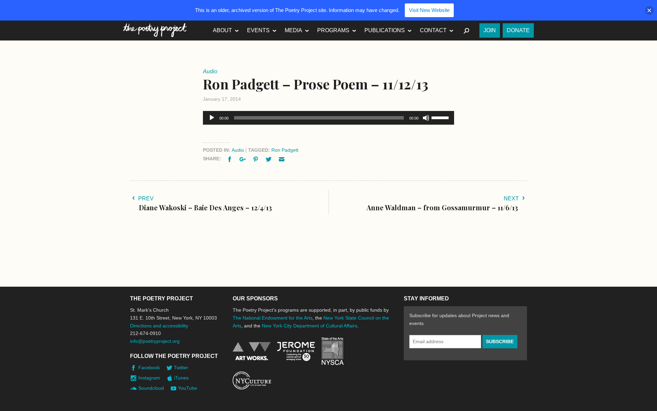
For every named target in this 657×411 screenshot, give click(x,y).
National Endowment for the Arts (251, 351)
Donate (518, 30)
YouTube (187, 388)
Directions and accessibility (159, 325)
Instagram (149, 378)
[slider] (441, 117)
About (222, 30)
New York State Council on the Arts (333, 351)
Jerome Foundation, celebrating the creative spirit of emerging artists (296, 351)
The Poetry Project (155, 30)
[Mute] (426, 117)
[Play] (211, 117)
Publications (384, 30)
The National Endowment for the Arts (272, 318)
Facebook (149, 367)
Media (293, 30)
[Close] (649, 10)
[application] (328, 118)
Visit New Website (429, 10)
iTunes (181, 378)
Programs (333, 30)
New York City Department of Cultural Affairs (309, 325)
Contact (433, 30)
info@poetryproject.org (155, 341)
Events (258, 30)
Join (490, 30)
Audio (238, 150)
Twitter (181, 367)
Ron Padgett (284, 150)
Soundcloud (151, 388)
